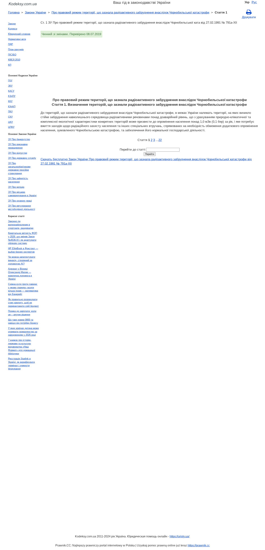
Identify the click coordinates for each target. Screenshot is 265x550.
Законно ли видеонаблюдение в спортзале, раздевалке (20, 224)
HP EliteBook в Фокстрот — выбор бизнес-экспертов (23, 250)
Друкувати (249, 17)
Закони (12, 23)
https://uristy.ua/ (179, 536)
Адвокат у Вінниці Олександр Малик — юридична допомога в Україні (20, 273)
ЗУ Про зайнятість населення (18, 180)
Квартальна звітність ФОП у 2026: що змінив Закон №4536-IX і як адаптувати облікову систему (22, 238)
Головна (13, 12)
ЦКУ (10, 122)
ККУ (10, 101)
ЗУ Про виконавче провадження (18, 146)
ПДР (10, 44)
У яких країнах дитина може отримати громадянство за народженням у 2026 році (23, 331)
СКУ (10, 116)
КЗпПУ (11, 96)
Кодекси (12, 28)
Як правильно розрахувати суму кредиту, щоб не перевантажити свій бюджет (23, 302)
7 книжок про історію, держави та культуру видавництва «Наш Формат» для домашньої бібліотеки (21, 347)
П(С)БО (12, 54)
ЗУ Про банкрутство (19, 139)
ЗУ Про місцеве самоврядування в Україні (22, 194)
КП (9, 65)
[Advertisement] (149, 69)
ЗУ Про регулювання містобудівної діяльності (21, 207)
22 (160, 140)
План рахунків (16, 49)
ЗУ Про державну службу (22, 158)
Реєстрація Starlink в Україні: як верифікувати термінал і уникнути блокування (21, 363)
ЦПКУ (11, 127)
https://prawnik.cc (199, 545)
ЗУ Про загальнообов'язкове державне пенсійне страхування (19, 168)
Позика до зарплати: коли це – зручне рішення (22, 313)
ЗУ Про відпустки (17, 153)
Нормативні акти (17, 39)
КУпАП (11, 106)
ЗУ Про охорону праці (20, 200)
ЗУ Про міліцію (16, 187)
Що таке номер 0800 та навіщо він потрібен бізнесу (23, 321)
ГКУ (10, 80)
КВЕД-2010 (14, 59)
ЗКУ (10, 85)
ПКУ (10, 111)
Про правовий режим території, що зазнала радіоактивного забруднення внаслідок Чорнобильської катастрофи (130, 12)
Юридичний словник (19, 34)
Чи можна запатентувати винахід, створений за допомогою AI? (21, 260)
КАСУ (11, 91)
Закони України (35, 12)
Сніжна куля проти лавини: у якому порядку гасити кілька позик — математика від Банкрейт (23, 289)
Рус (254, 2)
